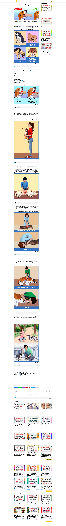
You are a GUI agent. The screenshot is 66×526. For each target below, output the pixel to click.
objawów (31, 70)
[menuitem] (28, 1)
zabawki (19, 373)
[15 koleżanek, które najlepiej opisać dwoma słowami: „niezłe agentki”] (46, 8)
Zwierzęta (15, 3)
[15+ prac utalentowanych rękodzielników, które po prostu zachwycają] (19, 510)
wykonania (34, 166)
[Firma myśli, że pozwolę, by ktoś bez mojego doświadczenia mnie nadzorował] (19, 498)
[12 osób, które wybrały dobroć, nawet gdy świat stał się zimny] (19, 436)
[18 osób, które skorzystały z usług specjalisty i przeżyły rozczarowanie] (46, 46)
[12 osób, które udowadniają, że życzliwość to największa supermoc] (46, 436)
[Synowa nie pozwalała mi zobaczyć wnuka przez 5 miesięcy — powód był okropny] (46, 481)
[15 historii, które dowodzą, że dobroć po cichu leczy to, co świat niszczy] (46, 468)
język (22, 80)
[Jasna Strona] (20, 1)
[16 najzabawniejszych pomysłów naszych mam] (33, 436)
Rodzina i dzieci (15, 476)
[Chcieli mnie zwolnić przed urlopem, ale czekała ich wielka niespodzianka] (46, 510)
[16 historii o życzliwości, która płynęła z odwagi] (19, 420)
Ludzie (41, 54)
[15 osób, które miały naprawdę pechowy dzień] (33, 420)
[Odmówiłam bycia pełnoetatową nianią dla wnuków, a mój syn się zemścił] (33, 498)
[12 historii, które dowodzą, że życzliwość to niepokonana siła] (19, 481)
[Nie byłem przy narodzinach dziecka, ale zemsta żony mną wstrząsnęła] (33, 468)
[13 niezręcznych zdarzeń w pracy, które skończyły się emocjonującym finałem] (46, 33)
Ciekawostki (42, 41)
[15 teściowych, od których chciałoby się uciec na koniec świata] (33, 481)
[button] (17, 385)
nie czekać (26, 81)
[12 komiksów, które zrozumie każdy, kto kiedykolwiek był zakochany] (33, 406)
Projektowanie (15, 518)
